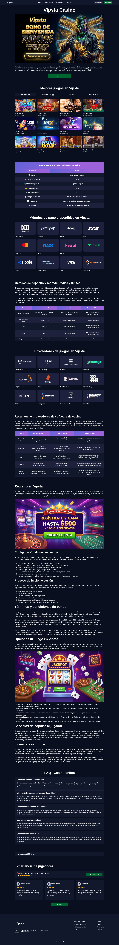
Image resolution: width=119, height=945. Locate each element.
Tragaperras (92, 94)
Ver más (59, 904)
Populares (24, 94)
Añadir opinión (94, 874)
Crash (69, 94)
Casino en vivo (46, 94)
